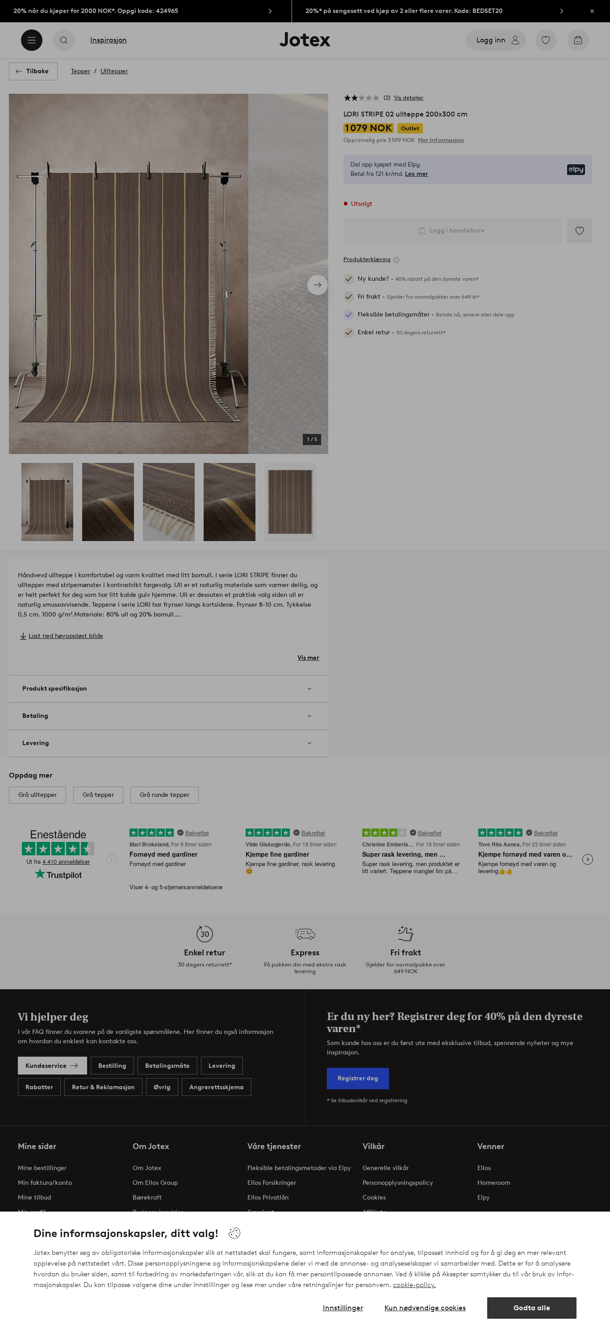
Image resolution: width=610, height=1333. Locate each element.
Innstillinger (343, 1308)
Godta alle (532, 1308)
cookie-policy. (414, 1285)
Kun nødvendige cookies (425, 1308)
